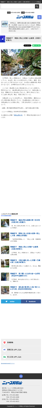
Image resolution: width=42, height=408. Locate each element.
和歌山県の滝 (18, 115)
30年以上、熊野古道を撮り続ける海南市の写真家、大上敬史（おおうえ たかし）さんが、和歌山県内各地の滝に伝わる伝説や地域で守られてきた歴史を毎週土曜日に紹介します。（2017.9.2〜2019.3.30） (24, 27)
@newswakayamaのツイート (8, 363)
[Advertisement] (21, 145)
